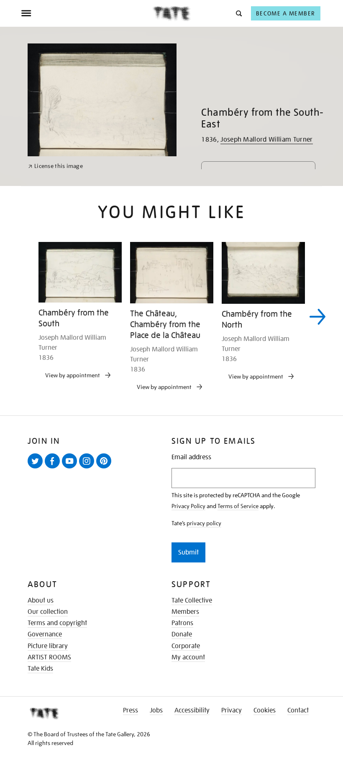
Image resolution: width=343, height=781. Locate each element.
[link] (55, 166)
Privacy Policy (188, 506)
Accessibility (192, 710)
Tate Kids (40, 668)
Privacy (231, 710)
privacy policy (204, 523)
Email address (191, 457)
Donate (182, 634)
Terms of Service (238, 506)
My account (188, 657)
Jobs (156, 710)
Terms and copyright (57, 623)
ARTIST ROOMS (49, 657)
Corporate (186, 646)
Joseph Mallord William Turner (266, 139)
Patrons (182, 623)
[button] (238, 13)
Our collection (48, 612)
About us (41, 600)
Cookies (264, 710)
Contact (298, 710)
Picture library (48, 646)
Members (185, 612)
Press (130, 710)
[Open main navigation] (87, 13)
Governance (45, 634)
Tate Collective (192, 600)
